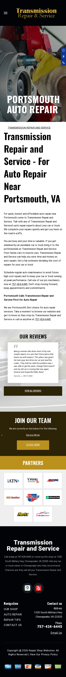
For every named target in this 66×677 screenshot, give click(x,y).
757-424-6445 (19, 284)
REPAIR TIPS (12, 619)
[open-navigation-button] (5, 13)
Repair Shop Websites (41, 650)
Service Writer (33, 435)
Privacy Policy (49, 654)
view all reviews (33, 390)
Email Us (56, 632)
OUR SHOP (11, 609)
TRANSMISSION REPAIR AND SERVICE (29, 127)
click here (33, 444)
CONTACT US (13, 625)
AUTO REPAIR (13, 614)
